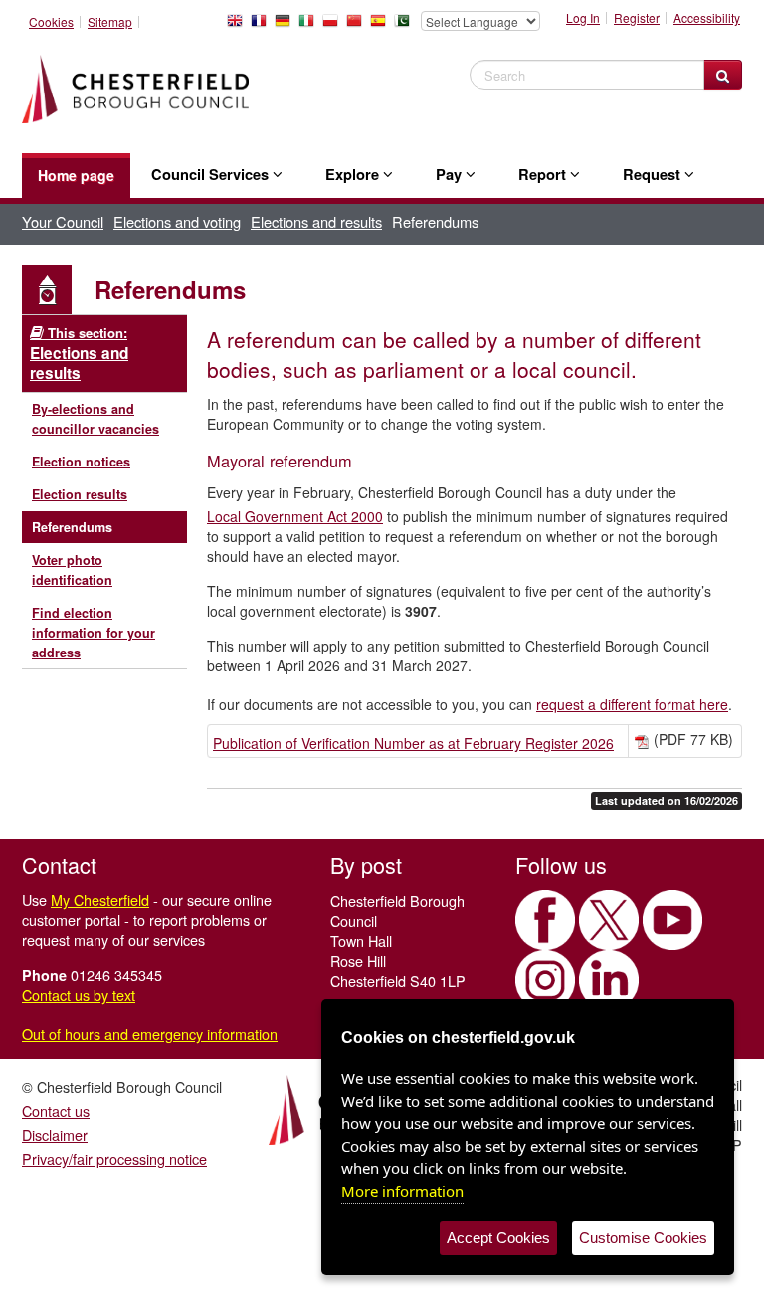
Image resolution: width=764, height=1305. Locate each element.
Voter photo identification (72, 570)
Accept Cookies (498, 1237)
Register (637, 18)
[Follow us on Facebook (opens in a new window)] (545, 920)
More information (402, 1191)
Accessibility (706, 18)
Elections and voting (177, 221)
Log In (583, 18)
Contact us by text (78, 994)
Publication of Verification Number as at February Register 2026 (413, 743)
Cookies (51, 22)
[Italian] (310, 26)
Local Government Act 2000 (295, 516)
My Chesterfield (100, 899)
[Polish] (334, 26)
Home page (76, 175)
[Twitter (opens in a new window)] (609, 920)
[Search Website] (722, 75)
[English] (239, 26)
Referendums (72, 527)
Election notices (81, 461)
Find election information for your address (93, 632)
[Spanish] (382, 26)
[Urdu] (406, 26)
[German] (286, 26)
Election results (79, 494)
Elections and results (316, 221)
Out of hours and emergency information (150, 1034)
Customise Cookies (643, 1237)
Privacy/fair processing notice (114, 1158)
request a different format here (632, 704)
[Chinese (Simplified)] (358, 26)
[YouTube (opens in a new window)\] (672, 920)
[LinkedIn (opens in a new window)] (609, 980)
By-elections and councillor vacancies (95, 419)
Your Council (62, 221)
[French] (263, 26)
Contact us (56, 1110)
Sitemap (110, 22)
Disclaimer (55, 1134)
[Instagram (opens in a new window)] (545, 980)
